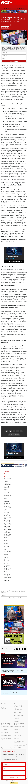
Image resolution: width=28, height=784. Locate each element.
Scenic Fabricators (4, 732)
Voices (6, 600)
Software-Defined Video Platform (15, 591)
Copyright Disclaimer (18, 709)
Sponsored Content (17, 711)
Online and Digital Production (10, 598)
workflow (2, 592)
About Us (16, 702)
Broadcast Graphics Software (6, 736)
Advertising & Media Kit (18, 705)
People (15, 731)
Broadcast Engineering (5, 24)
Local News (16, 739)
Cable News (16, 738)
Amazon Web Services (5, 588)
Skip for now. (14, 782)
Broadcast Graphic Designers (6, 735)
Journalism (16, 732)
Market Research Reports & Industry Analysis (19, 742)
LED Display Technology (5, 728)
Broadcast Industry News (18, 728)
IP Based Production (5, 27)
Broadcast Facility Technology (16, 24)
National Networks (17, 735)
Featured (21, 597)
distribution (13, 589)
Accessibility (16, 717)
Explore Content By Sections (19, 724)
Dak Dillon (3, 707)
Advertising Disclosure (18, 712)
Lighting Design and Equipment (6, 734)
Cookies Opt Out (17, 718)
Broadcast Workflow (21, 588)
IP (21, 589)
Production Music (4, 729)
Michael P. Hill (3, 703)
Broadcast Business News (19, 726)
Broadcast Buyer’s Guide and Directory (6, 724)
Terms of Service (17, 714)
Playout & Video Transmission (21, 598)
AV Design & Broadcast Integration (7, 726)
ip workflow (12, 590)
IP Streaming (7, 590)
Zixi (8, 483)
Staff (2, 702)
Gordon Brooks (18, 589)
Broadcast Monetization (13, 588)
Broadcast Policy (17, 729)
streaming (23, 591)
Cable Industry (17, 736)
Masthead (16, 703)
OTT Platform (7, 591)
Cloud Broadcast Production (6, 589)
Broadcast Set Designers (5, 731)
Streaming (3, 600)
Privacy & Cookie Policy (18, 715)
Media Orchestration (17, 590)
